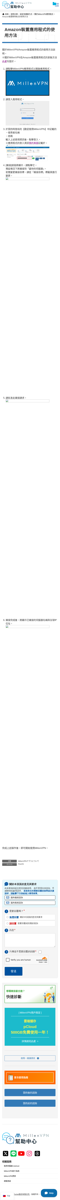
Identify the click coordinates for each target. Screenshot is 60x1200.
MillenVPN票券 (10, 1176)
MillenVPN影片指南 (11, 1171)
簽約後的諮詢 (17, 897)
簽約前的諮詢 (17, 903)
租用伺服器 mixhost (11, 1166)
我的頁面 (33, 143)
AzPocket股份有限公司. (21, 1194)
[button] (30, 1058)
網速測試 (7, 1181)
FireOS (21, 864)
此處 (4, 61)
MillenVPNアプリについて (28, 861)
